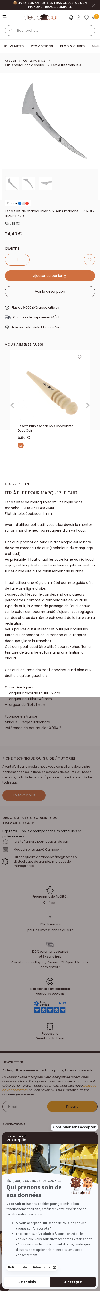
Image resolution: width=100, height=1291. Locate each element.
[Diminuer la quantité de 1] (7, 259)
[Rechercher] (11, 30)
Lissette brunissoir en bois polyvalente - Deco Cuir (46, 428)
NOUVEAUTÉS (13, 46)
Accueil (10, 61)
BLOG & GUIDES (72, 46)
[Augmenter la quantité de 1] (26, 259)
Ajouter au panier (48, 275)
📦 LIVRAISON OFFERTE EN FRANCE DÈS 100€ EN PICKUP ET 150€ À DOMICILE (50, 4)
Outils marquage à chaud (24, 65)
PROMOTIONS (42, 46)
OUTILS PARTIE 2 (34, 61)
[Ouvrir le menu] (5, 17)
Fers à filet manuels (66, 65)
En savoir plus (24, 795)
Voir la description (50, 291)
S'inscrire (72, 1106)
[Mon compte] (78, 17)
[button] (71, 18)
